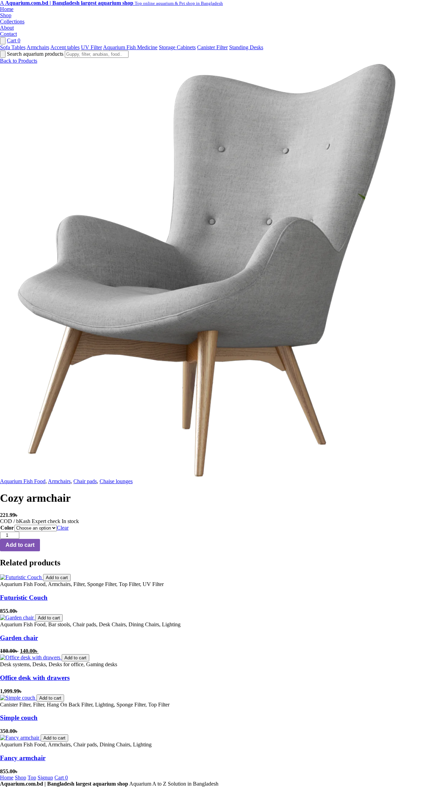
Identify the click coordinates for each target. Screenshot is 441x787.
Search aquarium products (36, 54)
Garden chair (19, 637)
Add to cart (20, 545)
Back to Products (18, 61)
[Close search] (3, 54)
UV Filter (91, 47)
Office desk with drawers (35, 677)
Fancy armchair (22, 758)
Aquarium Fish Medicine (130, 47)
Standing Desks (246, 47)
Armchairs (38, 47)
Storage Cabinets (177, 47)
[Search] (3, 40)
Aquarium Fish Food (22, 481)
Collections (12, 21)
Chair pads (85, 481)
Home (6, 9)
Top (32, 777)
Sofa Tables (12, 47)
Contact (8, 34)
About (7, 28)
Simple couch (19, 717)
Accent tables (65, 47)
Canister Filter (212, 47)
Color (7, 528)
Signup (45, 777)
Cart (13, 40)
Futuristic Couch (24, 597)
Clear (63, 528)
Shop (5, 15)
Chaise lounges (116, 481)
